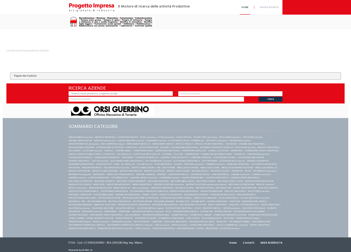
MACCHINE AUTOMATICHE (81, 181)
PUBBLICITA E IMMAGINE (205, 198)
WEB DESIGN (212, 228)
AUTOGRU (164, 147)
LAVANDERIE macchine (169, 178)
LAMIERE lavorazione (240, 174)
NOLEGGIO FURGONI (268, 188)
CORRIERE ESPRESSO (201, 157)
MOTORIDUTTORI (223, 188)
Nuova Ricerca (269, 7)
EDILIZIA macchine (100, 161)
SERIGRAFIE (74, 211)
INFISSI (248, 171)
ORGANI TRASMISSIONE (211, 191)
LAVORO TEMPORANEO (193, 178)
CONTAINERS (127, 157)
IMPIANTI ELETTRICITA (154, 171)
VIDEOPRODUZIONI (186, 228)
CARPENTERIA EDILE (143, 151)
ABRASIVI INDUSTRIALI (105, 137)
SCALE (198, 208)
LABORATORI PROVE (200, 174)
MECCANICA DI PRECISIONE (242, 184)
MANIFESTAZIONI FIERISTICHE (259, 181)
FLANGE (178, 164)
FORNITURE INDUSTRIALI (238, 164)
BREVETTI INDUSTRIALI (269, 147)
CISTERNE (167, 154)
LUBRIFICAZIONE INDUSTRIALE (245, 178)
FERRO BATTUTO (104, 164)
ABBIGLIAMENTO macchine (81, 137)
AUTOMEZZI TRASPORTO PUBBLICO (217, 147)
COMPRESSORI (192, 154)
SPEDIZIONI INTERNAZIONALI (156, 215)
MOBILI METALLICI (122, 188)
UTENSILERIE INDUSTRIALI (202, 225)
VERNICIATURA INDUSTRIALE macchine (115, 228)
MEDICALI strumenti (265, 184)
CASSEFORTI (109, 154)
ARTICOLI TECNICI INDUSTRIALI (209, 144)
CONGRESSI (239, 154)
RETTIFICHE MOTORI (142, 201)
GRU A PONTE (168, 168)
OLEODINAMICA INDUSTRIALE (114, 191)
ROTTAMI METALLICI (250, 205)
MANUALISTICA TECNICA (80, 184)
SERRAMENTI (110, 211)
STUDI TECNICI (193, 218)
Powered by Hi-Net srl (80, 250)
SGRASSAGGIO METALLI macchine (148, 211)
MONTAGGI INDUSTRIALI (162, 188)
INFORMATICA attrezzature (265, 171)
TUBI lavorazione (162, 225)
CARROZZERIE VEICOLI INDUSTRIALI (262, 151)
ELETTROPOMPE (210, 161)
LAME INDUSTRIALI (220, 174)
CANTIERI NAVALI (124, 151)
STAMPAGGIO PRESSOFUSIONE (263, 215)
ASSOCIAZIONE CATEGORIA (82, 147)
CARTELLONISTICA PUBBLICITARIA (85, 154)
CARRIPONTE (237, 151)
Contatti (248, 243)
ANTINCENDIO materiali (239, 141)
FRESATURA (74, 168)
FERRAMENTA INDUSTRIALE (81, 164)
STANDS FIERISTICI (124, 218)
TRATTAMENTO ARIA (261, 222)
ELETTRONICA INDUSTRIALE (186, 161)
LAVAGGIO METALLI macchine (143, 178)
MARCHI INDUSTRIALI (142, 184)
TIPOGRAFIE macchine (121, 222)
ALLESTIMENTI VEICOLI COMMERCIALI (186, 141)
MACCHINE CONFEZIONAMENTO (131, 181)
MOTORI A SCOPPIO (185, 188)
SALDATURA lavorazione (79, 208)
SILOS (168, 211)
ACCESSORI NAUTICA (128, 137)
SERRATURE (124, 211)
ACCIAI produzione (166, 137)
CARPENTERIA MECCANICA (167, 151)
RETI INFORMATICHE (96, 201)
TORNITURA (156, 222)
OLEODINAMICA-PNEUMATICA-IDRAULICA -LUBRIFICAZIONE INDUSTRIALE (164, 191)
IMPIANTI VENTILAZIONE (178, 171)
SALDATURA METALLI (125, 208)
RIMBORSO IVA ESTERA (105, 205)
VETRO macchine (143, 228)
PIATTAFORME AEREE (103, 195)
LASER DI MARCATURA (98, 178)
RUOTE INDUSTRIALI (270, 205)
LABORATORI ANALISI (178, 174)
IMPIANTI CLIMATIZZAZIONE (105, 171)
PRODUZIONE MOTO (246, 195)
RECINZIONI (74, 201)
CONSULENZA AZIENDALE (81, 157)
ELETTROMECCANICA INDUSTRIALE (127, 161)
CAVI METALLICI (124, 154)
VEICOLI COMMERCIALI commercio (232, 225)
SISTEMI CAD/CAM (222, 211)
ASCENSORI (231, 144)
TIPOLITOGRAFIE (142, 222)
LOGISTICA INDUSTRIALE (217, 178)
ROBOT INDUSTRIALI (217, 205)
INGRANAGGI (99, 174)
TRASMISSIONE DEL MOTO (201, 222)
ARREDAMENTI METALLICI (139, 144)
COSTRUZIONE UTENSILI (224, 157)
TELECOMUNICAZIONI (211, 218)
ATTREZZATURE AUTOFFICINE (110, 147)
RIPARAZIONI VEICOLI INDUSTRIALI (134, 205)
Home (244, 7)
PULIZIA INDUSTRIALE (228, 198)
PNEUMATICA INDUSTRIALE (128, 195)
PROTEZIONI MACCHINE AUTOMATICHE (140, 198)
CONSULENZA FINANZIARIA (107, 157)
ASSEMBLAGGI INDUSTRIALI (252, 144)
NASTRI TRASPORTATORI (244, 188)
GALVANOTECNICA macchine (117, 168)
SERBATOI (272, 208)
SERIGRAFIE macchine (92, 211)
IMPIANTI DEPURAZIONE (131, 171)
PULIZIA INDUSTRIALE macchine (255, 198)
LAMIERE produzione (261, 174)
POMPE (145, 195)
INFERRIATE (237, 171)
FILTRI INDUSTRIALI (163, 164)
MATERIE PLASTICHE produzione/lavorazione (206, 184)
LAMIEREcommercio (77, 178)
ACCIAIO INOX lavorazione (206, 137)
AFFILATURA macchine (253, 137)
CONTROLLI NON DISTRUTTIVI (174, 157)
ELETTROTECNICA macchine (232, 161)
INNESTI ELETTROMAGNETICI (120, 174)
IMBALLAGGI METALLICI (266, 168)
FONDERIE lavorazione (194, 164)
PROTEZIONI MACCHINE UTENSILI (176, 198)
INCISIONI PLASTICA (220, 171)
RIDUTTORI (235, 201)
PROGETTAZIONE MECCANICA (83, 198)
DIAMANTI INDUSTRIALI (79, 161)
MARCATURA (99, 184)
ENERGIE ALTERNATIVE (258, 161)
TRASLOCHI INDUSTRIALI (176, 222)
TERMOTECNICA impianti (80, 222)
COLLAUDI (178, 154)
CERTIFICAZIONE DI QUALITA (146, 154)
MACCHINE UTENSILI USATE (231, 181)
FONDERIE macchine (215, 164)
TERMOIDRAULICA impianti (248, 218)
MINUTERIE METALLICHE (100, 188)
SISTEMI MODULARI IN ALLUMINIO (249, 211)
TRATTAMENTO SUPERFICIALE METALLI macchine (130, 225)
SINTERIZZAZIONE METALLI (186, 211)
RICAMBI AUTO (183, 201)
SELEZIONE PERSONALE (254, 208)
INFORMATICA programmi (80, 174)
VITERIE (200, 228)
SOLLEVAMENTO (133, 215)
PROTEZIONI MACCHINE (109, 198)
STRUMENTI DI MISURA (145, 218)
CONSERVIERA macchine (258, 154)
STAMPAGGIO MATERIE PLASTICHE (229, 215)
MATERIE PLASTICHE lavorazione (169, 184)
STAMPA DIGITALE (180, 215)
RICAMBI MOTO (198, 201)
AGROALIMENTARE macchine (131, 141)
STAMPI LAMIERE (77, 218)
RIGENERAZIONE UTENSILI (254, 201)
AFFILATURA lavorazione (230, 137)
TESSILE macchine (101, 222)
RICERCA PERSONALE (217, 201)
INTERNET (162, 174)
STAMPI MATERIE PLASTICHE (100, 218)
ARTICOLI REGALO (184, 144)
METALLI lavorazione (78, 188)
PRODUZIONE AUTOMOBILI (196, 195)
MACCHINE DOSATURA (158, 181)
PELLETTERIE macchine (259, 191)
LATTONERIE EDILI (119, 178)
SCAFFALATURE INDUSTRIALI (179, 208)
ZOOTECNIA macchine (230, 228)
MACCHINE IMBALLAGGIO (183, 181)
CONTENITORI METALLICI (147, 157)
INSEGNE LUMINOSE (145, 174)
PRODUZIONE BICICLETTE (223, 195)
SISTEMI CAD (206, 211)
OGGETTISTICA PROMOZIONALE (84, 191)
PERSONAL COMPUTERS (80, 195)
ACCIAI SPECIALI (184, 137)
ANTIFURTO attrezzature (217, 141)
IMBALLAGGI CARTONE (188, 168)
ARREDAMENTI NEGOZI (163, 144)
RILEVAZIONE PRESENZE (80, 205)
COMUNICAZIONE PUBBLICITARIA (216, 154)
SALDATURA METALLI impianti (150, 208)
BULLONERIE (75, 151)
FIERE (116, 164)
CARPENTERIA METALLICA (194, 151)
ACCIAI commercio (148, 137)
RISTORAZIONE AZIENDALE (165, 205)
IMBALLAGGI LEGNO (210, 168)
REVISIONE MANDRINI (164, 201)
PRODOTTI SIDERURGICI (170, 195)
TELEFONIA (228, 218)
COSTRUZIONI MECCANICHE (251, 157)
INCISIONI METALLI (200, 171)
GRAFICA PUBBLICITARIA (143, 168)
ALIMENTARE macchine (156, 141)
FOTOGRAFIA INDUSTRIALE (264, 164)
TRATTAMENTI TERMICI (239, 222)
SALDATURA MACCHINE (103, 208)
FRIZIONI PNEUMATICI (92, 168)
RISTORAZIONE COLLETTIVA (193, 205)
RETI (83, 201)
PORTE (154, 195)
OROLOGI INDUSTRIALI (235, 191)
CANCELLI (109, 151)
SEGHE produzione (231, 208)
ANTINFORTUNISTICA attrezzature (84, 144)
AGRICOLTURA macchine (105, 141)
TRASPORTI (221, 222)
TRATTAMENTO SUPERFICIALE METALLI (87, 225)
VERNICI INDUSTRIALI (260, 225)
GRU (158, 168)
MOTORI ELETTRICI (205, 188)
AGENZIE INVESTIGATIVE (80, 141)
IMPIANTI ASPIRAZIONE (79, 171)
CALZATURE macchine (93, 151)
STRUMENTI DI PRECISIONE (171, 218)
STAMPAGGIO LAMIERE (201, 215)
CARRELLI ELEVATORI (218, 151)
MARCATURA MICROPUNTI (119, 184)
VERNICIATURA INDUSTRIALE (82, 228)
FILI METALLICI (128, 164)
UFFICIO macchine (179, 225)
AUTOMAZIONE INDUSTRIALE (184, 147)
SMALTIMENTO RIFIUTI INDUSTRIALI (106, 215)
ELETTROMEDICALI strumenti (158, 161)
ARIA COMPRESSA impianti (113, 144)
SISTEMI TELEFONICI (78, 215)
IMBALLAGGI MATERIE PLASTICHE (237, 168)
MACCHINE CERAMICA (104, 181)
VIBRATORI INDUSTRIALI (163, 228)
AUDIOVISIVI (131, 147)
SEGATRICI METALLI (212, 208)
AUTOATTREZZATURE (148, 147)
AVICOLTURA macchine (245, 147)
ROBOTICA (234, 205)
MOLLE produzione (140, 188)
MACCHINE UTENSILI (206, 181)
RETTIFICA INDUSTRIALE (119, 201)
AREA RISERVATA (271, 243)
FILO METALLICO (144, 164)
